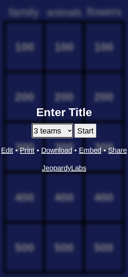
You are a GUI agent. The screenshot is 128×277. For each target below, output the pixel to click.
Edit (7, 150)
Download (56, 150)
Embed (90, 150)
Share (117, 150)
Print (27, 150)
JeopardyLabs (64, 168)
